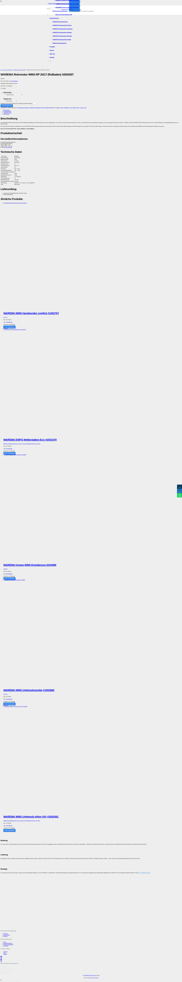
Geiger (61, 107)
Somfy (77, 107)
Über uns (5, 951)
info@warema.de (8, 147)
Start (1, 69)
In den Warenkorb (7, 105)
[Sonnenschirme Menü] (59, 18)
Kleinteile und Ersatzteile (8, 69)
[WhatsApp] (1, 961)
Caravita (81, 107)
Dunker (58, 107)
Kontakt (5, 954)
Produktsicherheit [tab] (7, 111)
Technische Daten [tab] (7, 112)
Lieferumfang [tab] (6, 114)
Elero (85, 107)
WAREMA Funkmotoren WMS (19, 69)
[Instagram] (80, 1)
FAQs (4, 952)
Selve (70, 107)
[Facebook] (1, 956)
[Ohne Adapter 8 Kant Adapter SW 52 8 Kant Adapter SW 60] (11, 101)
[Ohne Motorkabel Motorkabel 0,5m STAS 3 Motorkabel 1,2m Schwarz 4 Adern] (14, 94)
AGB (4, 942)
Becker (74, 107)
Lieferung (5, 933)
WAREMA (66, 107)
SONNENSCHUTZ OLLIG (90, 975)
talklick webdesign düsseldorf (93, 977)
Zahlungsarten (6, 935)
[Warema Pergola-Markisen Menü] (68, 11)
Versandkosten (14, 81)
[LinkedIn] (1, 960)
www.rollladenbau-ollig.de (144, 872)
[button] (9, 327)
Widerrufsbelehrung (7, 943)
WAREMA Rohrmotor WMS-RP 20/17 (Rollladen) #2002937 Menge (16, 103)
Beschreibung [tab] (6, 110)
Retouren (5, 936)
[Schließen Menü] (50, 61)
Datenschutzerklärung (8, 944)
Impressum (5, 945)
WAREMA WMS (49, 107)
